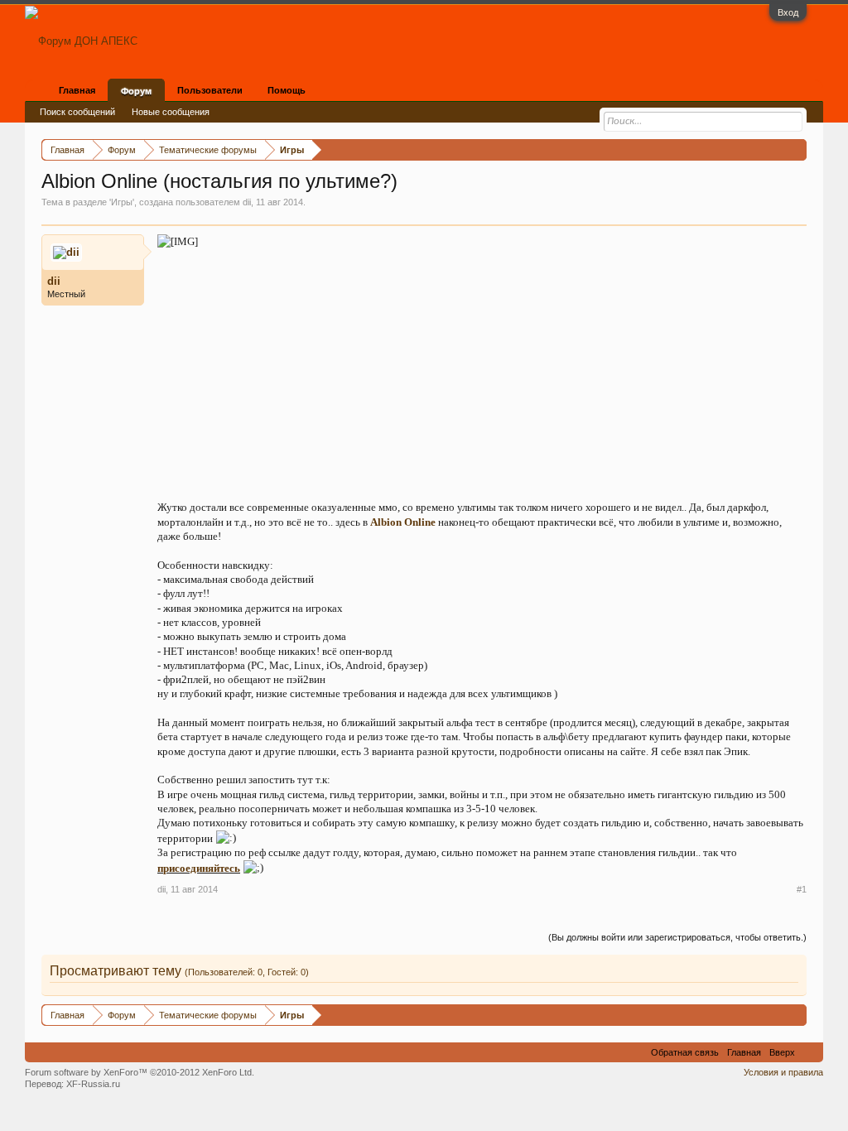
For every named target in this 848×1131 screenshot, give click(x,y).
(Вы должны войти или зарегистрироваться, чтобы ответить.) (677, 937)
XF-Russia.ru (93, 1084)
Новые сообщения (171, 112)
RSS (809, 1052)
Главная (77, 90)
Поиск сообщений (77, 112)
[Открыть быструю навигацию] (796, 149)
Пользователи (210, 90)
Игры (121, 202)
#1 (802, 889)
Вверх (782, 1052)
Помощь (286, 90)
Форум (136, 91)
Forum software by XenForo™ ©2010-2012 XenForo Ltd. (139, 1072)
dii (247, 202)
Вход (788, 12)
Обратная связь (685, 1052)
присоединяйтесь (198, 868)
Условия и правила (783, 1072)
